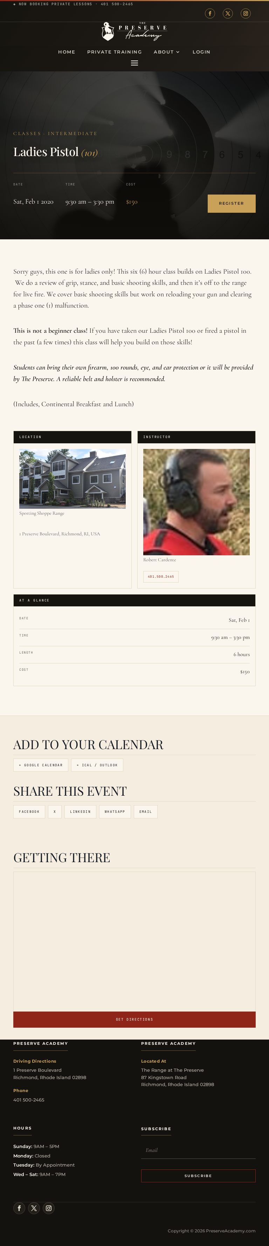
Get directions (134, 1019)
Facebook (29, 811)
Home (66, 52)
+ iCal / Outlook (97, 765)
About (164, 52)
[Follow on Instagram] (246, 13)
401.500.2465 (161, 577)
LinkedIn (80, 811)
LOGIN (202, 52)
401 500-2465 (117, 4)
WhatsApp (115, 811)
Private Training (114, 52)
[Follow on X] (228, 13)
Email (145, 811)
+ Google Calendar (41, 765)
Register (231, 203)
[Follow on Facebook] (210, 13)
